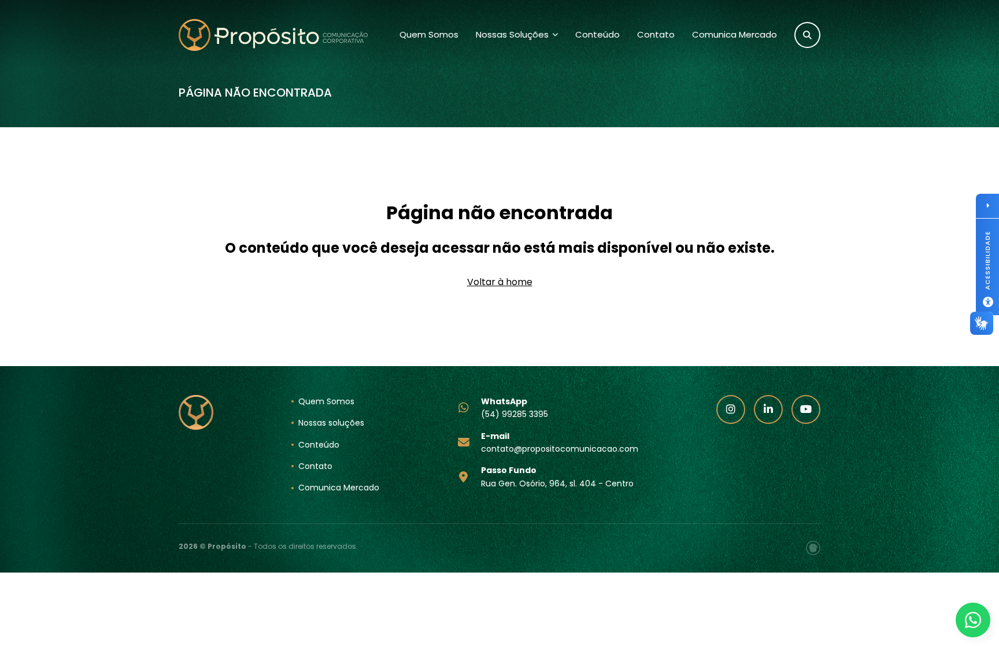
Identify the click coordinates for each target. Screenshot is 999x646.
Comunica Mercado (734, 34)
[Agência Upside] (813, 548)
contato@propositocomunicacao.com (559, 442)
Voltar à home (499, 282)
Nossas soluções (331, 423)
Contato (656, 34)
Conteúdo (597, 34)
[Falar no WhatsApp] (973, 620)
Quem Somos (428, 34)
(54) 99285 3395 (514, 408)
